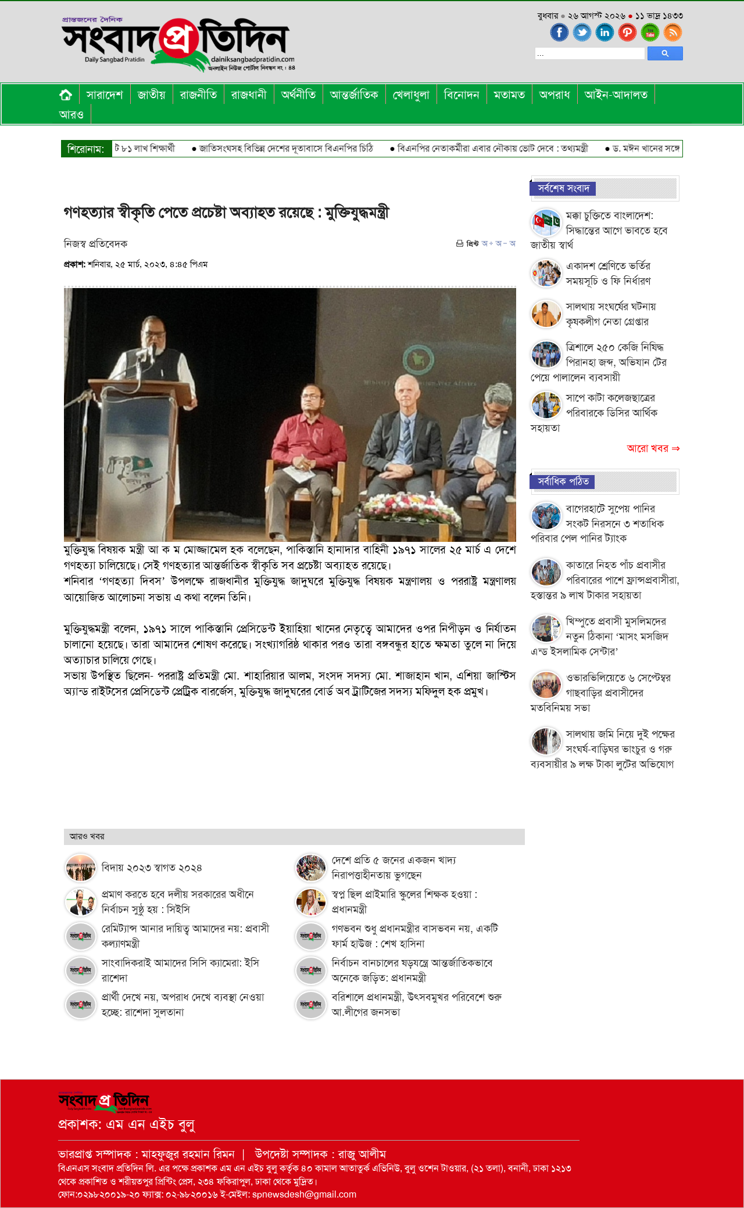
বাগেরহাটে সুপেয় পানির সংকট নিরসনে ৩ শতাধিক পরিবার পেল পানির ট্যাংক (597, 523)
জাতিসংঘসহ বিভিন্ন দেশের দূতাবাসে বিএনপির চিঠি (264, 148)
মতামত (509, 94)
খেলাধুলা (411, 94)
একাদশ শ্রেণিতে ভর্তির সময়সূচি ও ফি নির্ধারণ (608, 273)
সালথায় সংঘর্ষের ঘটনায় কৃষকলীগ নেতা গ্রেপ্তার (611, 314)
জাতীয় (152, 94)
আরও (71, 114)
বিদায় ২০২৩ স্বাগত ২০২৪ (152, 868)
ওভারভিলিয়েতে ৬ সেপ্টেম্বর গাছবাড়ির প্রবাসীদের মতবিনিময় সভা (601, 692)
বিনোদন (462, 94)
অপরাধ (554, 94)
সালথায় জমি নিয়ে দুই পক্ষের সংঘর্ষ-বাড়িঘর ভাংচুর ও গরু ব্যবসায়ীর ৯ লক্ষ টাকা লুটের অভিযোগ (603, 749)
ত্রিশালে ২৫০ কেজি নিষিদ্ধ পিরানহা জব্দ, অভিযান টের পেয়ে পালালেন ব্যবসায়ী (599, 362)
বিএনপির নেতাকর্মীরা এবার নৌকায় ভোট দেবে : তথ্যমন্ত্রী (470, 148)
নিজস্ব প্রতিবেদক (95, 244)
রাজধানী (249, 94)
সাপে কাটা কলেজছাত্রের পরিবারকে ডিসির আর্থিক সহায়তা (594, 412)
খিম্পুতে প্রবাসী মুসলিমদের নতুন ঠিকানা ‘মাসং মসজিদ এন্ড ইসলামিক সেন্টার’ (599, 636)
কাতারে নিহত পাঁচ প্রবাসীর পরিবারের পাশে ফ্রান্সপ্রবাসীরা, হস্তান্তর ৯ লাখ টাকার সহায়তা (605, 580)
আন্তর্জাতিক (354, 94)
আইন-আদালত (616, 94)
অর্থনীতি (298, 94)
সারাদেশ (105, 94)
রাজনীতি (198, 94)
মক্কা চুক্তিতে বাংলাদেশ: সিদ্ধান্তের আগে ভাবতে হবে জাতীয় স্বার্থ (599, 230)
